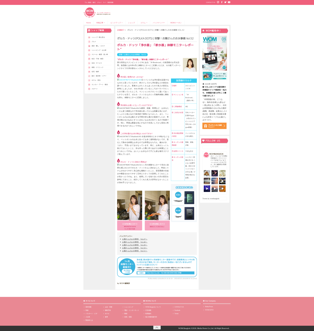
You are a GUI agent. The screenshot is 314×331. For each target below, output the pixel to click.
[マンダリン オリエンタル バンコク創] (222, 173)
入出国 (87, 317)
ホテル (107, 313)
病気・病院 (128, 317)
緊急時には (89, 320)
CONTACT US (210, 2)
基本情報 (88, 307)
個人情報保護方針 (151, 317)
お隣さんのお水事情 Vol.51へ (134, 251)
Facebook (177, 310)
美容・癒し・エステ (98, 46)
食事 (106, 317)
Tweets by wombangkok (211, 199)
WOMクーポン (176, 23)
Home (88, 23)
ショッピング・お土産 (99, 50)
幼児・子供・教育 (97, 59)
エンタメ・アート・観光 (100, 84)
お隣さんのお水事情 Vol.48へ (134, 242)
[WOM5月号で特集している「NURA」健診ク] (207, 181)
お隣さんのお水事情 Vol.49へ (134, 245)
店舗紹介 (120, 30)
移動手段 (108, 310)
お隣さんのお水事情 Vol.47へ (134, 239)
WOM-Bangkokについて (153, 307)
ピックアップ (116, 23)
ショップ (131, 23)
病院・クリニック (97, 67)
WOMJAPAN (209, 310)
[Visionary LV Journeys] (222, 181)
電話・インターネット (131, 310)
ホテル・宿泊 (96, 80)
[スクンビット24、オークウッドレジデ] (222, 188)
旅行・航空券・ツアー (99, 76)
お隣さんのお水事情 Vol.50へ (134, 248)
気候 (86, 310)
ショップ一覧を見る (98, 37)
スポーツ (95, 89)
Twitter (177, 313)
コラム (143, 23)
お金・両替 (108, 307)
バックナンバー (159, 23)
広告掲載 (148, 310)
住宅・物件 (95, 71)
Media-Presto (209, 306)
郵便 (125, 313)
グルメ (94, 41)
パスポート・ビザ (91, 313)
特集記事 (99, 23)
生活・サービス (97, 63)
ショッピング (128, 307)
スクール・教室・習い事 (100, 54)
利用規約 (148, 313)
